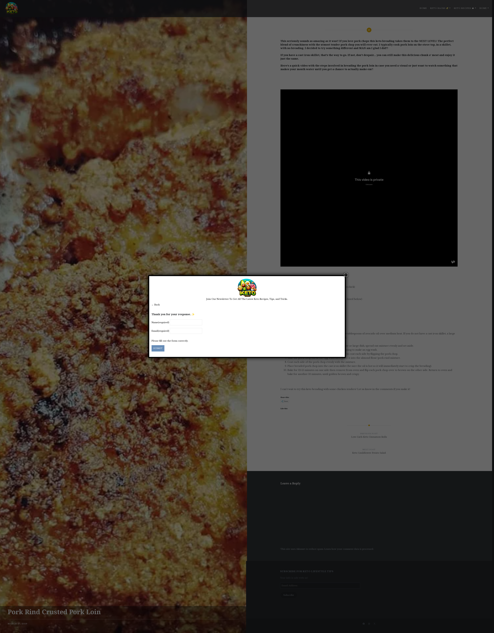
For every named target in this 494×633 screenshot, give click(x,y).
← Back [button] (156, 304)
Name (160, 322)
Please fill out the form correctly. (170, 341)
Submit (158, 348)
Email (160, 331)
